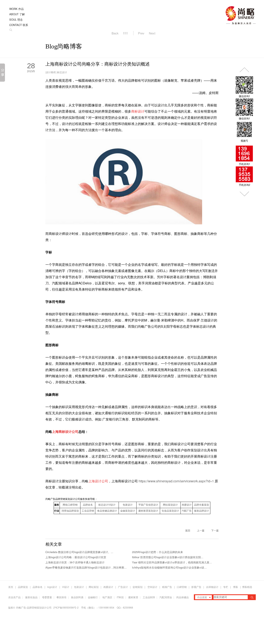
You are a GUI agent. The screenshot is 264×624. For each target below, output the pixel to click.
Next (152, 33)
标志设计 (62, 72)
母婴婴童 (47, 597)
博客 (235, 587)
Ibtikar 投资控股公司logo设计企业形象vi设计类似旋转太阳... (167, 557)
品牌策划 (23, 587)
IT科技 (120, 597)
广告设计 (123, 587)
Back (115, 33)
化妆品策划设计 (170, 510)
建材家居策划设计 (148, 510)
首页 (10, 587)
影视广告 (196, 587)
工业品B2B (149, 597)
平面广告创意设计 (148, 504)
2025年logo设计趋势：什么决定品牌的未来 (157, 552)
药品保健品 (182, 597)
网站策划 (94, 587)
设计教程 (51, 72)
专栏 (226, 587)
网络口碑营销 (70, 504)
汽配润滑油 (165, 597)
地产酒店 (107, 597)
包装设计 (128, 504)
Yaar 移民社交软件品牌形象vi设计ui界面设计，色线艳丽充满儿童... (172, 562)
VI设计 (65, 587)
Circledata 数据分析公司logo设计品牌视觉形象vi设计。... (79, 552)
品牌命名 (88, 504)
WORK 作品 (16, 9)
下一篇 (215, 530)
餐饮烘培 (61, 597)
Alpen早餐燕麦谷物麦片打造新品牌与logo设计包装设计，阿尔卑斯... (86, 567)
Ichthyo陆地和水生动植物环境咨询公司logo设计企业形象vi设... (169, 567)
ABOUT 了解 (17, 14)
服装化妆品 (31, 597)
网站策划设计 (170, 504)
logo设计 (52, 587)
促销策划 (138, 587)
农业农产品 (14, 597)
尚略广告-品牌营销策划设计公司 (34, 607)
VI (107, 504)
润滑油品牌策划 (70, 510)
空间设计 (152, 587)
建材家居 (133, 597)
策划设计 (127, 510)
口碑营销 (182, 587)
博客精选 (247, 587)
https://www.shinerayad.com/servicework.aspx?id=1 (176, 481)
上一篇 (200, 530)
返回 (187, 530)
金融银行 (93, 597)
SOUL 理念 (16, 19)
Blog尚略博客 (63, 46)
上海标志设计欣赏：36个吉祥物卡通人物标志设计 (75, 562)
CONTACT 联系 (18, 25)
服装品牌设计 (201, 510)
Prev (141, 33)
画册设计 (187, 504)
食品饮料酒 (77, 597)
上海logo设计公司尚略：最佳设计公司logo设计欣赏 (75, 557)
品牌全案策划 (201, 504)
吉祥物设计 (212, 587)
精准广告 (167, 587)
